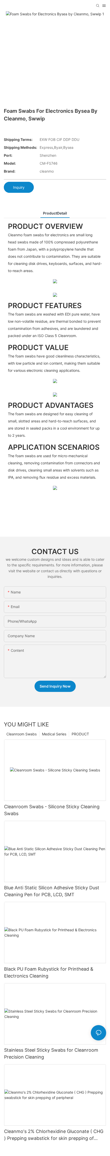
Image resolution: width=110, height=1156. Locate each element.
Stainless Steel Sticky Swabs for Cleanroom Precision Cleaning (51, 1053)
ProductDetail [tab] (55, 213)
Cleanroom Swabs (21, 734)
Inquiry (19, 187)
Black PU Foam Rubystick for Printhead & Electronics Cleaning (48, 972)
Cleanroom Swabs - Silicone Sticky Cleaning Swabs (52, 810)
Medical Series (54, 734)
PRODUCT (80, 734)
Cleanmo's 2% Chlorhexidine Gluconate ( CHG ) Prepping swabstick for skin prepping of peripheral (53, 1135)
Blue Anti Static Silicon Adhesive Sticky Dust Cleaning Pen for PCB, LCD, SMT (51, 891)
